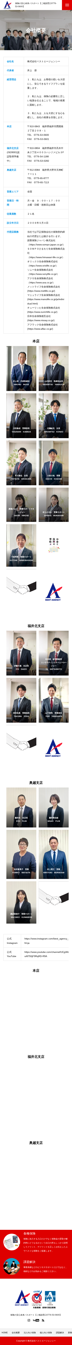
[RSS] (43, 1320)
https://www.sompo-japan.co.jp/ (46, 244)
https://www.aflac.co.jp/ (40, 328)
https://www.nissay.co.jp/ (41, 320)
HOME (5, 1332)
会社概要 (16, 1332)
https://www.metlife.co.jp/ (41, 291)
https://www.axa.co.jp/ (41, 282)
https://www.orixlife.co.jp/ (43, 265)
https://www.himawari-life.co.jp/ (46, 257)
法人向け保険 (30, 1332)
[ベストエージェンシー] (7, 5)
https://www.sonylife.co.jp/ (43, 274)
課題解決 (60, 1332)
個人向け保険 (46, 1332)
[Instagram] (29, 1320)
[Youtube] (36, 1320)
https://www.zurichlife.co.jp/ (42, 312)
